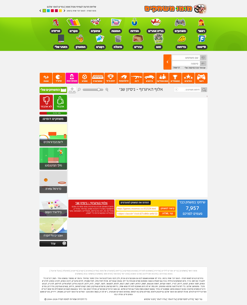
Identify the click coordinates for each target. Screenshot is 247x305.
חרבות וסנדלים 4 (150, 274)
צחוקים (89, 271)
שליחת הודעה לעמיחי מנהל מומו (81, 7)
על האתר (172, 299)
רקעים (81, 271)
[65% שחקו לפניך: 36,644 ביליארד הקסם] (53, 216)
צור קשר (198, 299)
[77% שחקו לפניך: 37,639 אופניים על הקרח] (53, 239)
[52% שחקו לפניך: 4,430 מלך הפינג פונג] (53, 169)
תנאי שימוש (149, 299)
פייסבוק (74, 271)
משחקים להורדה (146, 271)
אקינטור (116, 274)
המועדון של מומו (107, 271)
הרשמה (176, 68)
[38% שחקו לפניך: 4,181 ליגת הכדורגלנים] (53, 146)
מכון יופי (125, 274)
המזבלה (66, 271)
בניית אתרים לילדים (170, 271)
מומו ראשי (192, 271)
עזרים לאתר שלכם (55, 7)
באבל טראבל (56, 271)
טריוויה (157, 271)
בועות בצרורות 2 (165, 274)
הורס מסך (108, 274)
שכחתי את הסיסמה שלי (194, 68)
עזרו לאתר (161, 299)
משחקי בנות (89, 274)
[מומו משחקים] (176, 9)
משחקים (183, 271)
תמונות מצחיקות (130, 271)
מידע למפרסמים (185, 299)
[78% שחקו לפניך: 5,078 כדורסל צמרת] (53, 193)
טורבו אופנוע (135, 274)
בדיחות (118, 271)
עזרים (95, 271)
